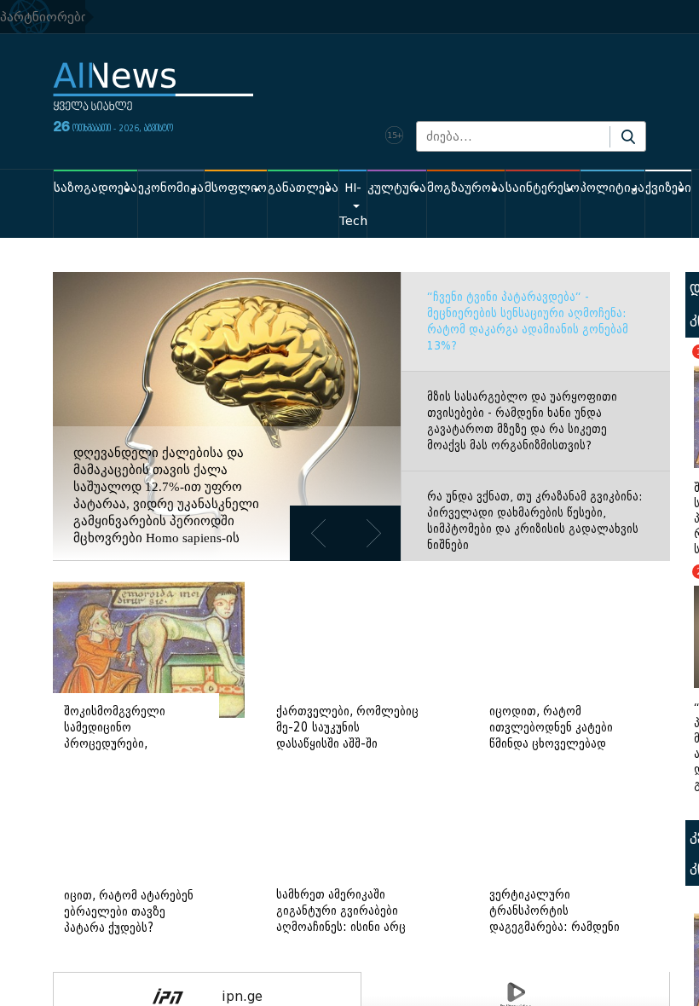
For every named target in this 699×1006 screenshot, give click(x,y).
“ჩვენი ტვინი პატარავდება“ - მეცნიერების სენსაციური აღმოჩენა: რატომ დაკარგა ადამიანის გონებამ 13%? (527, 321)
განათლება (303, 188)
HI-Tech (353, 204)
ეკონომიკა (171, 188)
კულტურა (396, 188)
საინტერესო (542, 188)
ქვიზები (668, 188)
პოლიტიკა (612, 188)
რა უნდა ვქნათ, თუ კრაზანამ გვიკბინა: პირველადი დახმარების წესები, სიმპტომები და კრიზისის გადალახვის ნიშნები (534, 520)
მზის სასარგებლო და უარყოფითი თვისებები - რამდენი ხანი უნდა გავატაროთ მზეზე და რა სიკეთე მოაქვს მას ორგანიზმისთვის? (522, 421)
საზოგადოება (95, 188)
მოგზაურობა (466, 188)
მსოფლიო (236, 188)
